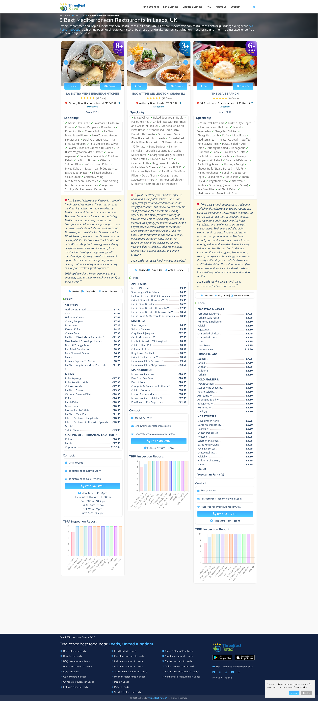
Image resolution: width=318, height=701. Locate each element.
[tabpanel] (92, 63)
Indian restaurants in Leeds (128, 661)
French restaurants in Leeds (129, 656)
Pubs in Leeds (121, 686)
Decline (306, 693)
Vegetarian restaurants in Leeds (182, 671)
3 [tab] (92, 78)
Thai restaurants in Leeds (178, 661)
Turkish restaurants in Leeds (180, 666)
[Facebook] (213, 672)
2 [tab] (89, 78)
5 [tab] (97, 78)
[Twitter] (220, 672)
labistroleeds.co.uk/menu (85, 478)
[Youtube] (232, 672)
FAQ (209, 6)
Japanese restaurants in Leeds (130, 671)
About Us (221, 6)
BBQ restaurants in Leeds (76, 661)
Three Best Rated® (157, 698)
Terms (228, 678)
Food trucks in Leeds (125, 651)
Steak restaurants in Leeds (179, 651)
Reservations (143, 417)
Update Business (192, 6)
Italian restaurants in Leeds (128, 666)
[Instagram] (226, 672)
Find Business (151, 6)
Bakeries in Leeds (72, 656)
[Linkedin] (239, 672)
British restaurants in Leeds (77, 666)
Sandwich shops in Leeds (127, 692)
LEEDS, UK (79, 15)
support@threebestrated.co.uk (238, 666)
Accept (294, 693)
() (101, 98)
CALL (73, 86)
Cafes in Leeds (71, 671)
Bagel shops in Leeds (74, 651)
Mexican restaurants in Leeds (129, 676)
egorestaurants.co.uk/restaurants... (155, 433)
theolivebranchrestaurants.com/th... (221, 506)
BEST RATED (66, 15)
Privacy (217, 678)
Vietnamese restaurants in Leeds (182, 676)
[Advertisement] (159, 610)
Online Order (76, 462)
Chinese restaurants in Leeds (78, 681)
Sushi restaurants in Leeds (179, 656)
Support (235, 6)
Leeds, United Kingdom (131, 643)
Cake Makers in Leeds (74, 676)
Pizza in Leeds (121, 681)
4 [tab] (95, 78)
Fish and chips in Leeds (75, 686)
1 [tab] (87, 78)
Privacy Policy (300, 687)
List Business (170, 6)
